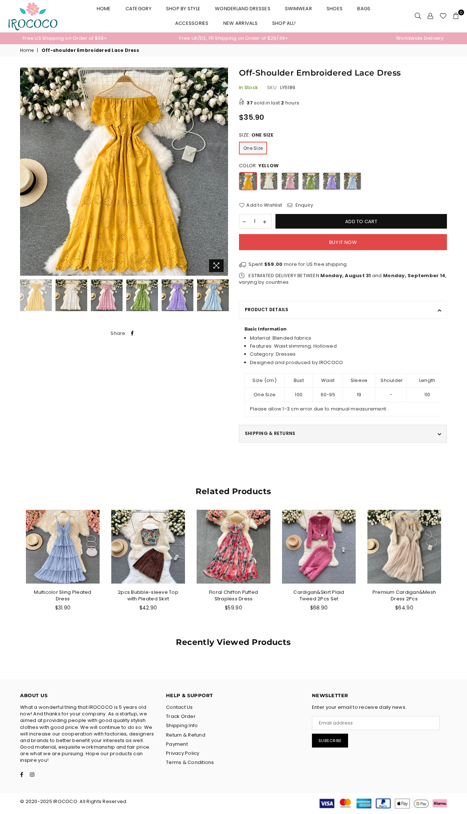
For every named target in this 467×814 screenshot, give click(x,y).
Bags (363, 8)
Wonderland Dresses (242, 8)
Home (104, 8)
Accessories (192, 23)
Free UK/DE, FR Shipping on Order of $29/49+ (233, 38)
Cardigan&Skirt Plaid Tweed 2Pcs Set (318, 595)
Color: (259, 166)
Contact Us (179, 707)
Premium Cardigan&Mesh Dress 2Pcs (404, 595)
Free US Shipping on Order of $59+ (65, 38)
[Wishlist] (443, 16)
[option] (93, 38)
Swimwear (298, 8)
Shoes (335, 8)
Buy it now (343, 242)
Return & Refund (185, 734)
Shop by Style (183, 8)
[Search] (418, 16)
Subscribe (330, 741)
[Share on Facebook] (132, 333)
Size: (256, 135)
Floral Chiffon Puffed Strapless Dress (233, 595)
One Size (253, 148)
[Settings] (430, 16)
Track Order (181, 716)
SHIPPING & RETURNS (270, 433)
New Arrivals (240, 23)
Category (138, 8)
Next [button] (221, 171)
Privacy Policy (183, 753)
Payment (177, 744)
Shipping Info (182, 725)
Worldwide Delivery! (420, 38)
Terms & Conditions (190, 762)
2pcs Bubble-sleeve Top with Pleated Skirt (148, 595)
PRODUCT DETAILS (267, 309)
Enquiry (303, 205)
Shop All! (284, 23)
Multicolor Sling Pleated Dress (62, 595)
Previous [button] (26, 171)
